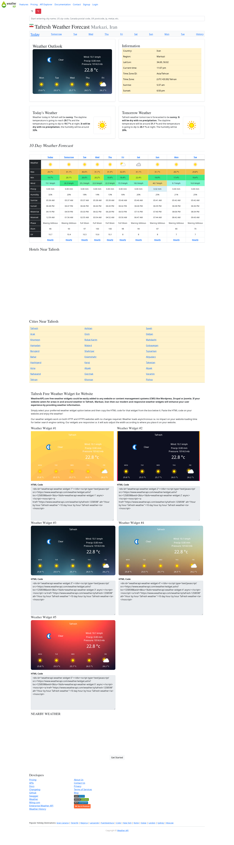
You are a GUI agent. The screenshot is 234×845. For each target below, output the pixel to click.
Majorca (84, 823)
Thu (107, 34)
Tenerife (74, 823)
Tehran (34, 379)
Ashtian (88, 328)
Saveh (149, 328)
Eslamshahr (90, 356)
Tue (75, 34)
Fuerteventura (107, 823)
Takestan (150, 362)
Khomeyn (35, 339)
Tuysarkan (151, 351)
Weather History (37, 808)
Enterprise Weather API (41, 805)
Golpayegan (152, 345)
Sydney (160, 823)
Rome (136, 823)
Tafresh (34, 328)
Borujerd (34, 351)
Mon (167, 34)
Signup (86, 4)
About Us (78, 779)
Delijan (149, 334)
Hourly (50, 240)
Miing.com (34, 802)
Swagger (33, 795)
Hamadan (35, 345)
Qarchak (88, 373)
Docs (31, 786)
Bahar (33, 356)
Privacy (77, 786)
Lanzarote (94, 823)
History (200, 34)
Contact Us (79, 782)
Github (32, 792)
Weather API (123, 830)
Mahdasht (151, 339)
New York (127, 823)
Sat (136, 34)
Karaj (87, 362)
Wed (91, 34)
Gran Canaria (63, 823)
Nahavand (35, 373)
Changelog (34, 789)
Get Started (117, 757)
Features (23, 4)
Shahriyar (89, 351)
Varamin (150, 373)
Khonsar (88, 379)
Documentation (63, 4)
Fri (121, 34)
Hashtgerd (35, 362)
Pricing (34, 4)
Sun (151, 34)
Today (34, 34)
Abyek (87, 368)
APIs (31, 782)
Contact (77, 4)
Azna (32, 368)
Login (95, 4)
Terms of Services (83, 789)
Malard (88, 345)
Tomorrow (56, 34)
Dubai (143, 823)
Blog (76, 792)
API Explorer (46, 4)
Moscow (169, 823)
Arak (32, 334)
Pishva (149, 379)
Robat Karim (90, 339)
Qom (87, 334)
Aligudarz (151, 356)
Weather (33, 799)
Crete (118, 823)
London (152, 823)
